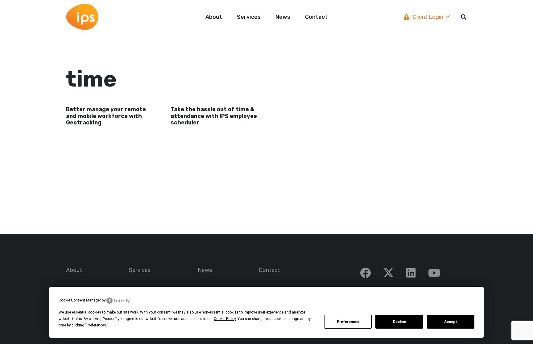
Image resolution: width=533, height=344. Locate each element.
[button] (265, 17)
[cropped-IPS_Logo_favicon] (82, 17)
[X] (388, 272)
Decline (399, 322)
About (74, 270)
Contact (269, 270)
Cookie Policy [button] (225, 319)
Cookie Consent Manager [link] (80, 300)
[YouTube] (434, 272)
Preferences (348, 322)
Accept (450, 322)
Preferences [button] (96, 325)
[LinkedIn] (411, 272)
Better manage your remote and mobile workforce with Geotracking (106, 116)
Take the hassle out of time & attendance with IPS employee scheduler (214, 116)
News (205, 270)
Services (140, 270)
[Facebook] (365, 272)
